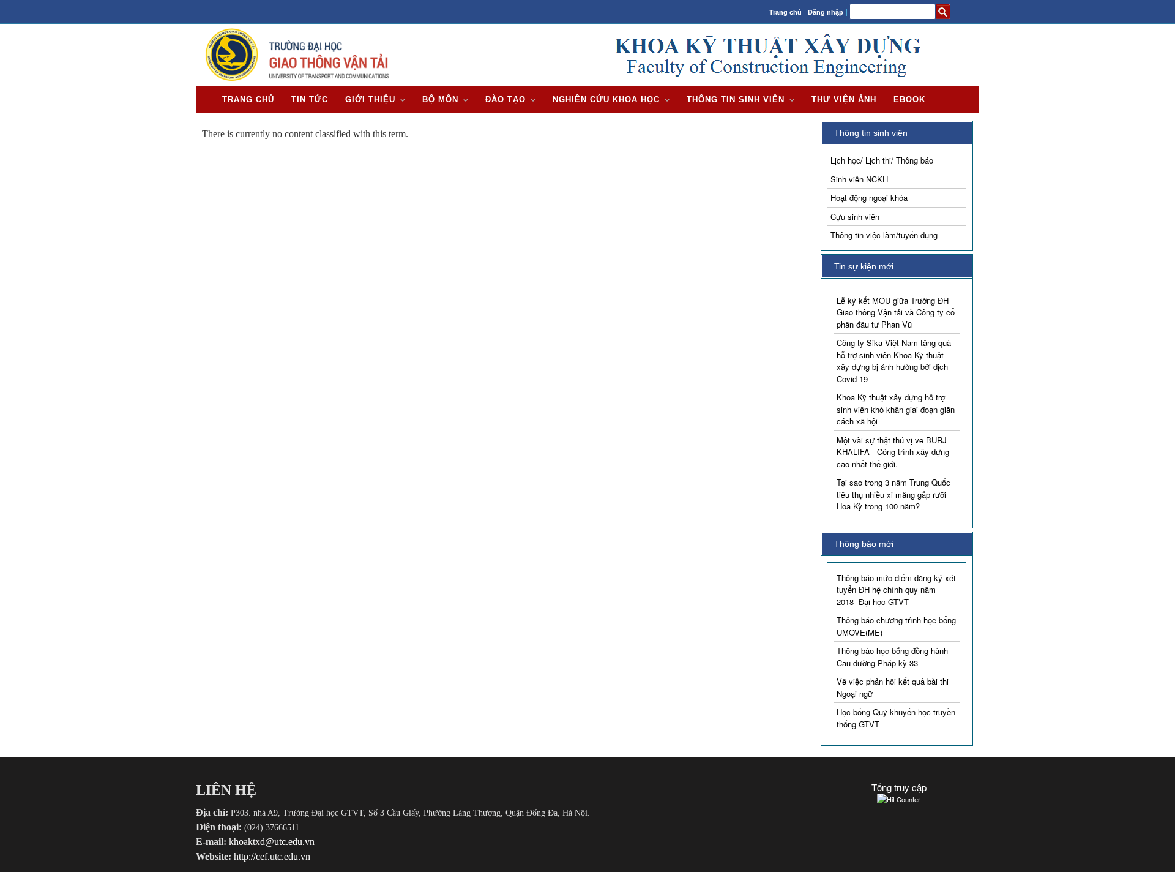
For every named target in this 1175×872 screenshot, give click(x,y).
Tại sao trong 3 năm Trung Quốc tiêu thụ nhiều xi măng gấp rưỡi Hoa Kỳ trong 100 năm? (893, 494)
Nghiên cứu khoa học (606, 99)
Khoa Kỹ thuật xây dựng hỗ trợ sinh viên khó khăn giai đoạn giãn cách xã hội (896, 409)
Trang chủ (785, 12)
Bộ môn (440, 99)
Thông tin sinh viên (736, 99)
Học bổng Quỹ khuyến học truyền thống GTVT (896, 718)
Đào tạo (505, 99)
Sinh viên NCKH (859, 179)
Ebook (909, 99)
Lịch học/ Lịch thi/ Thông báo (881, 160)
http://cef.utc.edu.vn (272, 856)
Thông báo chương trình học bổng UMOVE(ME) (896, 626)
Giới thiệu (370, 99)
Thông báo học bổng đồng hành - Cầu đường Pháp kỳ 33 (895, 657)
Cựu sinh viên (854, 216)
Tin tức (309, 99)
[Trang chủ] (297, 80)
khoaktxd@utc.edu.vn (272, 841)
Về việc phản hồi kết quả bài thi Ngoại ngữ (893, 687)
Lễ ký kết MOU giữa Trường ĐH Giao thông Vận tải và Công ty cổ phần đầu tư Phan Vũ (896, 312)
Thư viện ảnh (843, 99)
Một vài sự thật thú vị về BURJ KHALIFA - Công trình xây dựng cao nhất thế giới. (893, 452)
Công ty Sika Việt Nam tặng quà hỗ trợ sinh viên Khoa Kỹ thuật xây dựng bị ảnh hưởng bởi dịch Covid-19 (894, 361)
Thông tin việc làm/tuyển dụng (884, 235)
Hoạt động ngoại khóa (869, 197)
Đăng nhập (825, 12)
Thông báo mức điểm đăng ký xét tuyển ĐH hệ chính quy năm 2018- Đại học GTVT (896, 589)
